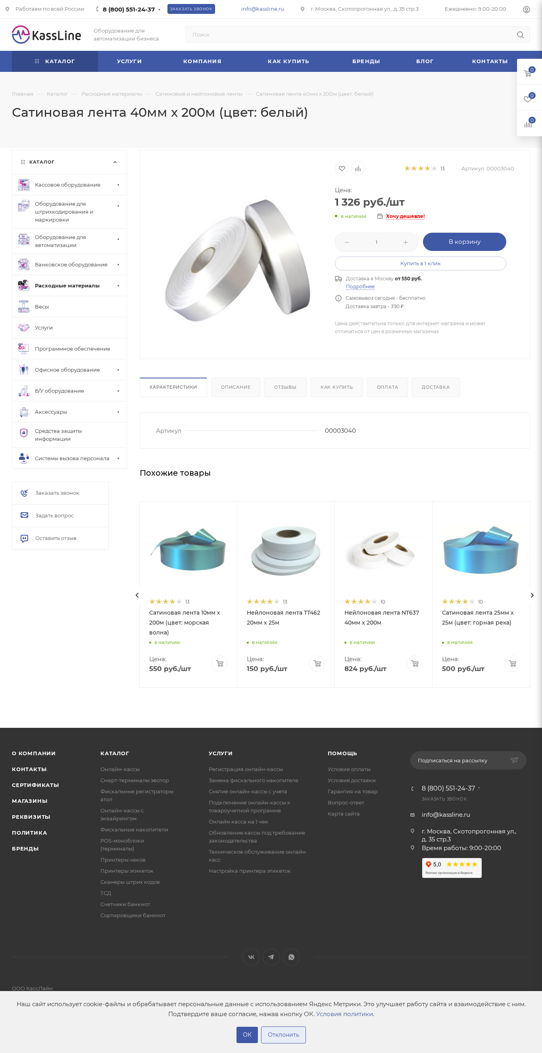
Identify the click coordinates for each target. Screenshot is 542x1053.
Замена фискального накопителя (253, 780)
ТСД (105, 893)
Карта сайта (344, 813)
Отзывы (285, 387)
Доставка (436, 387)
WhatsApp (291, 957)
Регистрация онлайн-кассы (246, 769)
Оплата (387, 387)
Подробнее (360, 286)
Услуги (221, 753)
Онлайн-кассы (120, 769)
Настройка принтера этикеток (250, 871)
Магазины (29, 801)
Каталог (114, 753)
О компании (34, 753)
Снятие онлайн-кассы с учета (248, 791)
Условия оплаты (349, 769)
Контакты (29, 769)
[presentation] (137, 595)
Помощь (342, 753)
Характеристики (173, 387)
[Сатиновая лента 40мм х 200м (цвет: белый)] (237, 260)
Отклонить (283, 1034)
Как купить (337, 387)
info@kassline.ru (262, 9)
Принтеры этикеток (127, 871)
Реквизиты (31, 817)
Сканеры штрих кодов (130, 882)
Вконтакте (250, 957)
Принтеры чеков (123, 859)
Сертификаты (35, 785)
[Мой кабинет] (526, 10)
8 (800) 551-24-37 (129, 9)
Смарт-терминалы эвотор (134, 780)
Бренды (25, 848)
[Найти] (520, 34)
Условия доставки (352, 780)
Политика (29, 832)
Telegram (271, 957)
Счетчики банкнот (125, 904)
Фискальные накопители (134, 829)
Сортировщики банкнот (132, 915)
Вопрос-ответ (346, 802)
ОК (247, 1034)
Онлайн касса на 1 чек (238, 821)
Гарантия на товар (353, 791)
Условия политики (344, 1014)
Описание (235, 387)
